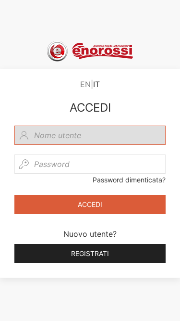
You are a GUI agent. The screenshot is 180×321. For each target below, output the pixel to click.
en (85, 84)
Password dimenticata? (129, 180)
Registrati (90, 253)
